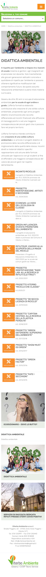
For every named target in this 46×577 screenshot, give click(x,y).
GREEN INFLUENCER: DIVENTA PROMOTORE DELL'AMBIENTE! (27, 227)
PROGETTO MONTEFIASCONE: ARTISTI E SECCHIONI (29, 190)
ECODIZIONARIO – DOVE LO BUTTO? (20, 424)
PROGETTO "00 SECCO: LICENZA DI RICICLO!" (27, 300)
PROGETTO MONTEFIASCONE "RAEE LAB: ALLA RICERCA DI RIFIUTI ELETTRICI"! (28, 271)
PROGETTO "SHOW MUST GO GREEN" (28, 346)
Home (3, 26)
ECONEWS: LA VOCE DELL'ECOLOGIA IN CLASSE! (26, 205)
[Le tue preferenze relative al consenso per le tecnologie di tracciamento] (4, 4)
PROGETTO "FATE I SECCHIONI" (25, 375)
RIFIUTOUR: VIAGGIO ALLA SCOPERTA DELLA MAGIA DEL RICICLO (29, 248)
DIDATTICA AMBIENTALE (12, 434)
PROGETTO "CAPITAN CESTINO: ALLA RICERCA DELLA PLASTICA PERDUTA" (28, 317)
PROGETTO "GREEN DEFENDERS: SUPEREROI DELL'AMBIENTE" (29, 332)
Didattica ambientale (33, 26)
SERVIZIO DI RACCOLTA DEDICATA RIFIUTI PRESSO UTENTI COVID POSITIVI (23, 515)
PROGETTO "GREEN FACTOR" (25, 360)
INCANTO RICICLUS (25, 171)
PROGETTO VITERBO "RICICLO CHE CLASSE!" (28, 285)
